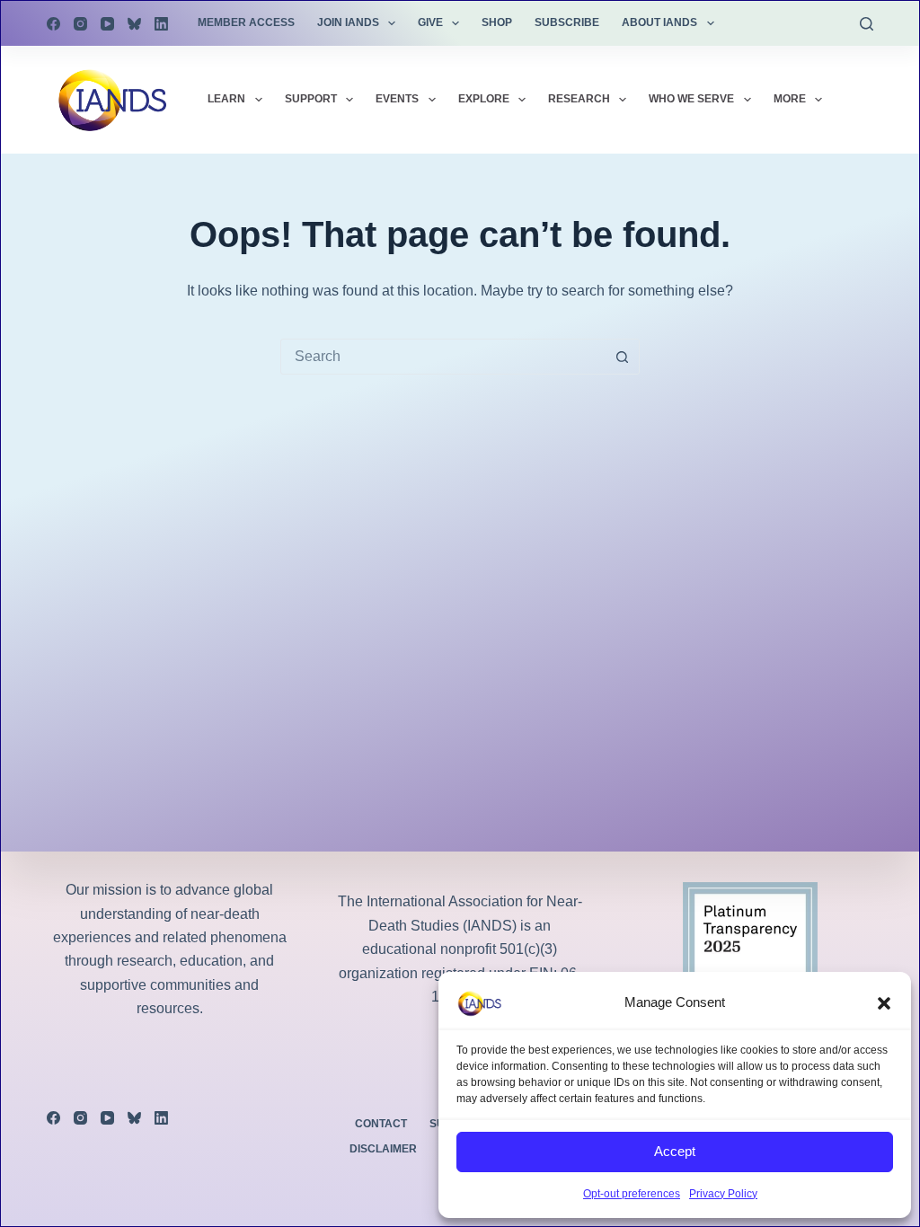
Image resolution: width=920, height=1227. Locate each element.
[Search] (866, 24)
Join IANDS (348, 22)
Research (579, 99)
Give (430, 22)
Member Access (246, 22)
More (790, 99)
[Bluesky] (134, 24)
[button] (884, 1003)
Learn (226, 99)
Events (397, 99)
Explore (483, 99)
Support (311, 99)
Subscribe (567, 22)
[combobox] (443, 357)
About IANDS (659, 22)
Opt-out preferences (631, 1193)
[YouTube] (107, 24)
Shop (497, 22)
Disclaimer (383, 1149)
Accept (674, 1151)
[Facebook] (53, 24)
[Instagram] (80, 24)
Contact (381, 1123)
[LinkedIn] (161, 24)
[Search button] (622, 357)
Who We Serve (691, 99)
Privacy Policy (723, 1193)
